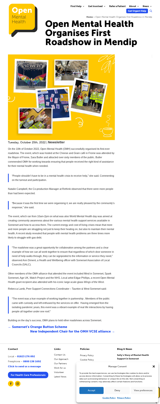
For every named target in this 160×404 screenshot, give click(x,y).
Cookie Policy (109, 398)
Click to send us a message (24, 366)
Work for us (60, 368)
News (146, 6)
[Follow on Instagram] (17, 383)
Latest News (60, 376)
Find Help (76, 6)
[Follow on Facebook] (11, 383)
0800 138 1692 (32, 361)
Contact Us (59, 354)
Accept (91, 390)
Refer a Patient (117, 6)
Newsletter (56, 142)
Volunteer (59, 372)
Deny (117, 390)
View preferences (143, 390)
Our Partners (60, 363)
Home (89, 17)
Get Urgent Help (137, 11)
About (132, 6)
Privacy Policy (124, 398)
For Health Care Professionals (28, 374)
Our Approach (61, 359)
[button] (153, 366)
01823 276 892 (26, 356)
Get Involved (95, 6)
